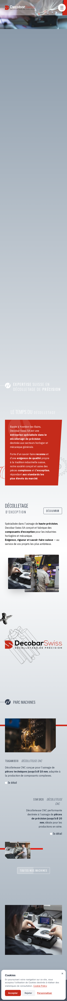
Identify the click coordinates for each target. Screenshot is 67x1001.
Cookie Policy (40, 985)
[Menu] (62, 8)
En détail (12, 782)
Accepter (13, 993)
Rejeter (28, 993)
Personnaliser (44, 993)
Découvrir (52, 511)
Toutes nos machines (33, 870)
